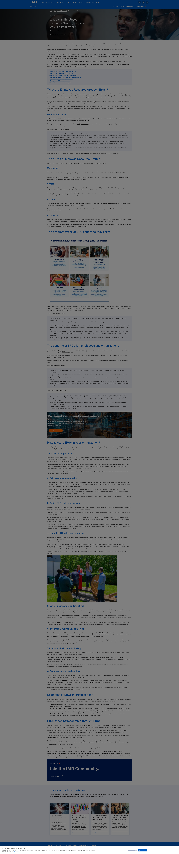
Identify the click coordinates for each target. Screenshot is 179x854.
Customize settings (132, 850)
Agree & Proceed (142, 850)
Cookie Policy (16, 851)
